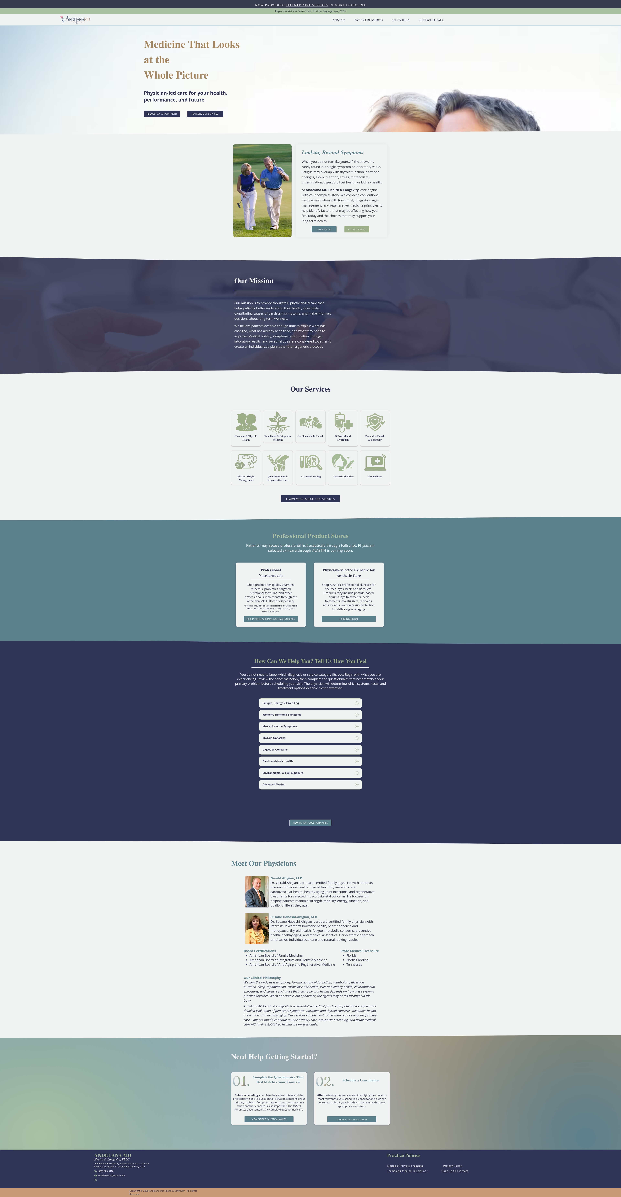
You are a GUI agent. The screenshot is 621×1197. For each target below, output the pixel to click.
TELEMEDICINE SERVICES (307, 5)
